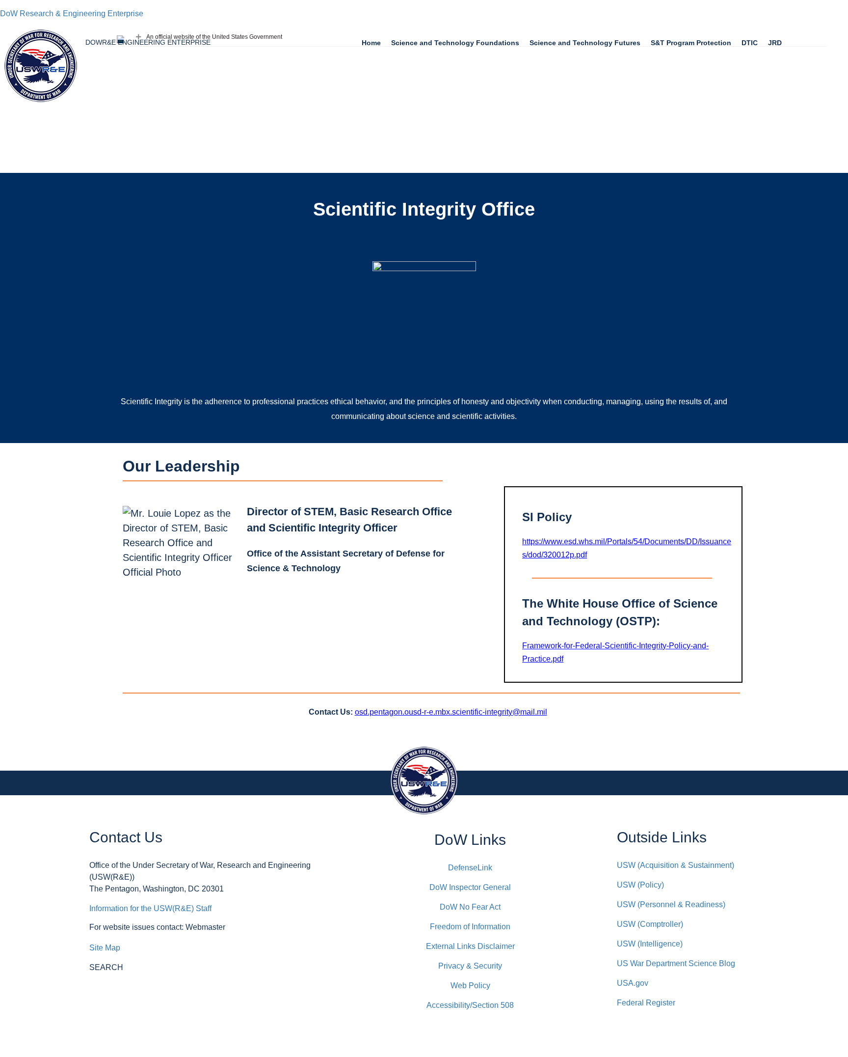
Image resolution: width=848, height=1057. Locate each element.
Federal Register (646, 1003)
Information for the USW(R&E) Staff (150, 908)
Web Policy (470, 985)
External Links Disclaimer (470, 946)
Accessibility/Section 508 (470, 1005)
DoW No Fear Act (470, 907)
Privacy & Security (470, 966)
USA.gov (632, 983)
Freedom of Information (470, 926)
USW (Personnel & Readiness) (671, 904)
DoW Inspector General (470, 887)
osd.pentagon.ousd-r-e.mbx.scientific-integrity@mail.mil (451, 712)
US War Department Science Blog (676, 963)
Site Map (104, 948)
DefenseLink (470, 867)
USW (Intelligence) (650, 944)
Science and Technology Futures (585, 43)
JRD (775, 43)
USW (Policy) (640, 885)
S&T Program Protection (691, 43)
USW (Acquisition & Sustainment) (675, 865)
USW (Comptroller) (650, 924)
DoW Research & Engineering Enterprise (71, 13)
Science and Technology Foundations (455, 43)
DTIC (750, 43)
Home (371, 43)
